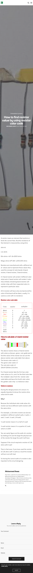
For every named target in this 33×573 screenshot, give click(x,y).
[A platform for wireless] (2, 3)
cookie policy (4, 566)
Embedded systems (16, 113)
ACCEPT (16, 570)
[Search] (28, 3)
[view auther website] (5, 486)
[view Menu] (31, 2)
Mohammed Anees (11, 126)
